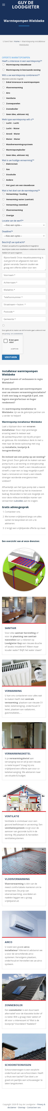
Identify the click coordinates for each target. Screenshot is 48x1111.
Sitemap (21, 1107)
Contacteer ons (34, 1107)
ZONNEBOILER (14, 1005)
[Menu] (3, 4)
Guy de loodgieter (25, 4)
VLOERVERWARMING (17, 879)
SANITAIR (10, 628)
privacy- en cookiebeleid (14, 334)
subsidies (18, 500)
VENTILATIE (12, 816)
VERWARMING (13, 690)
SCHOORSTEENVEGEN (18, 1064)
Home (17, 41)
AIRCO (8, 942)
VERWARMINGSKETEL (18, 753)
